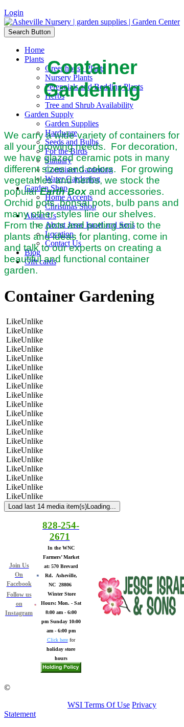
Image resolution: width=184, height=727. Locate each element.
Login (14, 12)
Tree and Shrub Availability (89, 105)
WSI (74, 704)
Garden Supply (49, 114)
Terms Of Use (107, 704)
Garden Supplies (72, 123)
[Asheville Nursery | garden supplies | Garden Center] (92, 21)
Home (34, 50)
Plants (34, 59)
